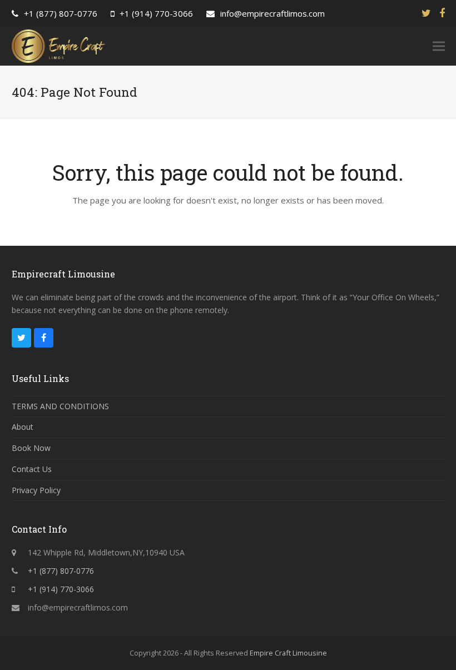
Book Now (31, 448)
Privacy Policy (36, 490)
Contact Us (32, 469)
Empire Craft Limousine (288, 653)
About (22, 426)
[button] (439, 46)
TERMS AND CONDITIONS (60, 406)
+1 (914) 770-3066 (156, 13)
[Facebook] (442, 13)
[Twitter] (426, 13)
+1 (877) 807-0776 (60, 13)
